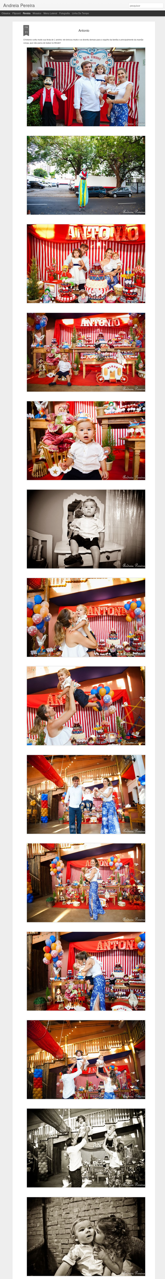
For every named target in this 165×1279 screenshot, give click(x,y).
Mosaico (37, 13)
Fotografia (64, 13)
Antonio (83, 30)
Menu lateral (50, 13)
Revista (26, 13)
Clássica (6, 13)
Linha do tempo (80, 13)
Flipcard (16, 13)
